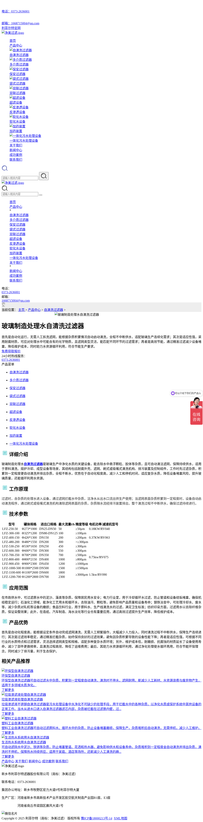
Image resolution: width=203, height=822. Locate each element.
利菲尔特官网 (11, 28)
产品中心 (16, 45)
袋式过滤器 (17, 229)
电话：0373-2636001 (16, 11)
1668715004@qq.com (16, 300)
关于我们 (16, 145)
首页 (13, 40)
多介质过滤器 (19, 220)
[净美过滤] (13, 32)
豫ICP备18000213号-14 (96, 818)
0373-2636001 (11, 292)
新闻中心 (16, 150)
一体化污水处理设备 (24, 258)
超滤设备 (16, 239)
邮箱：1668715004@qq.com (20, 23)
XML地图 (120, 818)
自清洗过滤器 (19, 215)
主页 (21, 310)
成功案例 (16, 155)
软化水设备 (17, 248)
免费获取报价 (11, 351)
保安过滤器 (17, 224)
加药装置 (16, 253)
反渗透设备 (17, 243)
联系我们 (16, 159)
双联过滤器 (17, 234)
